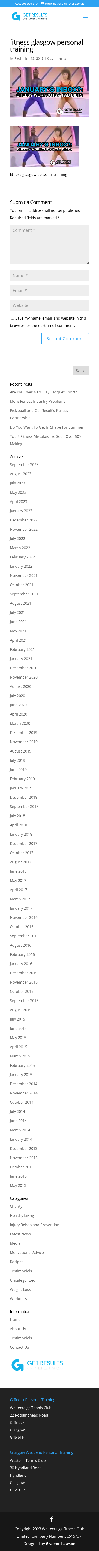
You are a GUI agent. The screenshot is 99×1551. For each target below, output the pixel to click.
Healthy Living (22, 1215)
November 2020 (24, 677)
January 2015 (21, 1074)
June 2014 (18, 1120)
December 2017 (23, 843)
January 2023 (21, 510)
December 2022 (23, 520)
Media (15, 1243)
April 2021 (18, 640)
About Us (18, 1328)
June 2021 (18, 621)
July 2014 (17, 1111)
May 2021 (18, 631)
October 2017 (21, 852)
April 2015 (18, 1046)
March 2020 (20, 723)
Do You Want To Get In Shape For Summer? (47, 427)
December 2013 (23, 1148)
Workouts (18, 1298)
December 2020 (23, 667)
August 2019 (20, 751)
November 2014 (24, 1093)
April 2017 (18, 889)
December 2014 (23, 1083)
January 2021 (21, 658)
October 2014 (21, 1102)
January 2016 (21, 963)
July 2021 (17, 612)
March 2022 (20, 547)
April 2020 (18, 714)
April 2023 (18, 501)
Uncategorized (22, 1280)
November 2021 (24, 575)
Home (15, 1319)
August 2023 (20, 473)
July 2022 (17, 538)
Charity (16, 1206)
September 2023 (24, 464)
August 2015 (20, 1009)
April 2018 (18, 825)
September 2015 (24, 1000)
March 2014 (20, 1130)
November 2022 (24, 529)
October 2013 (21, 1167)
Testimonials (21, 1271)
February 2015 (22, 1065)
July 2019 (17, 760)
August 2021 (20, 603)
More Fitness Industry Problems (37, 401)
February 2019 (22, 778)
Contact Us (19, 1347)
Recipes (16, 1261)
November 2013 (24, 1157)
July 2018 (17, 815)
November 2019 (24, 741)
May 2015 (18, 1037)
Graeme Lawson (61, 1543)
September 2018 (24, 806)
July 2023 (17, 483)
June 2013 (18, 1176)
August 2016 (20, 945)
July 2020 (17, 695)
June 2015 (18, 1028)
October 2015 (21, 991)
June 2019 (18, 769)
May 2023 (18, 492)
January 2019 (21, 788)
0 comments (56, 58)
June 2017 (18, 871)
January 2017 (21, 908)
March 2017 (20, 899)
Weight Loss (20, 1289)
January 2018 (21, 834)
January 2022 (21, 566)
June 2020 (18, 704)
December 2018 (23, 797)
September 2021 (24, 594)
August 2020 (20, 686)
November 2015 (24, 982)
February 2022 (22, 557)
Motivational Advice (27, 1252)
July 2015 (17, 1019)
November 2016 (24, 917)
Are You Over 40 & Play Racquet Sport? (43, 392)
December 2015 (23, 972)
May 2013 (18, 1185)
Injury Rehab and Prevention (34, 1224)
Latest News (20, 1234)
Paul (18, 58)
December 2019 (23, 732)
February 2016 (22, 954)
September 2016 (24, 936)
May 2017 (18, 880)
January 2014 (21, 1139)
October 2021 (21, 584)
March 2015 (20, 1056)
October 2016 (21, 926)
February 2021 (22, 649)
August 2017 (20, 862)
